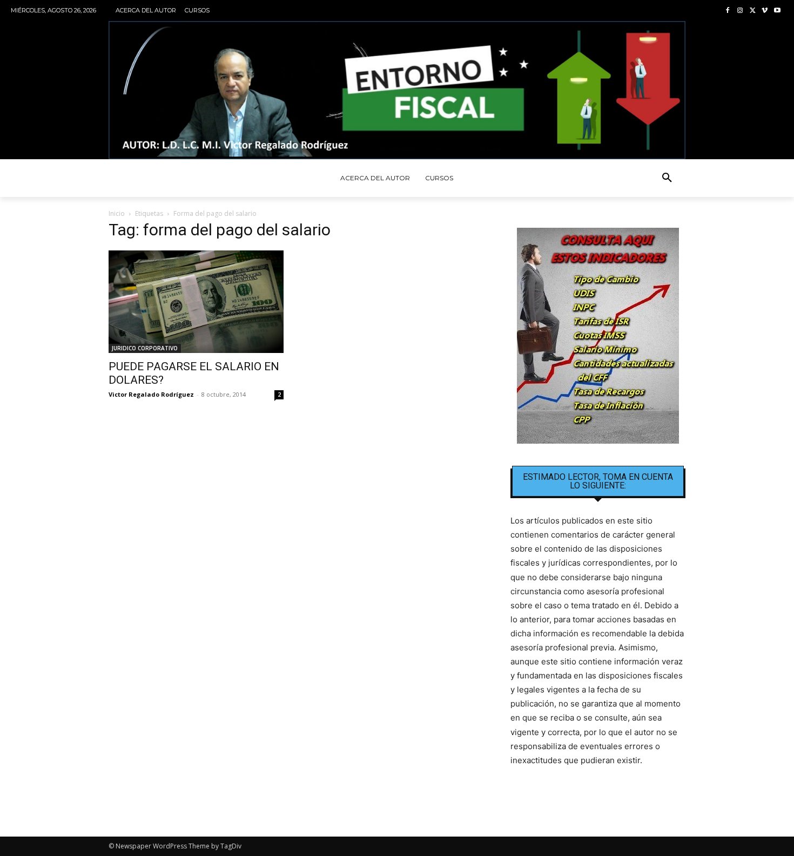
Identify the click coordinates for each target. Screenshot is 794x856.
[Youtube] (777, 11)
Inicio (117, 213)
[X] (752, 11)
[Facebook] (728, 11)
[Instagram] (740, 11)
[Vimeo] (764, 11)
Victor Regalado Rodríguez (151, 394)
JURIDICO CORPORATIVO (145, 348)
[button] (667, 178)
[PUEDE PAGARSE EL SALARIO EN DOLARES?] (196, 301)
